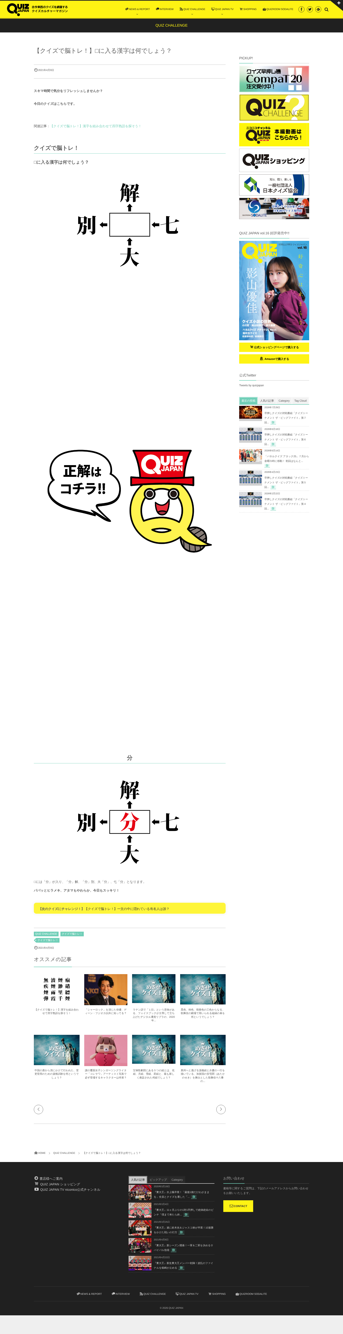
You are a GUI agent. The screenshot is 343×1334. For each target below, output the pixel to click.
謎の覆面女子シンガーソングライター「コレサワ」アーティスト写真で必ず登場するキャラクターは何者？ (106, 1074)
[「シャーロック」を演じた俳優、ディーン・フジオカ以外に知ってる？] (106, 1003)
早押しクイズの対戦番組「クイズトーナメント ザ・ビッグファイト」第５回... (286, 483)
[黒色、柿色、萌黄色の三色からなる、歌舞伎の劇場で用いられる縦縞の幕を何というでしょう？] (203, 1002)
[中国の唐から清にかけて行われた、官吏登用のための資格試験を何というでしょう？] (57, 1063)
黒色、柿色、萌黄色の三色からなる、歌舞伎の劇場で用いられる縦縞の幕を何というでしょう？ (203, 1013)
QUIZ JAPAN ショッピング (59, 1184)
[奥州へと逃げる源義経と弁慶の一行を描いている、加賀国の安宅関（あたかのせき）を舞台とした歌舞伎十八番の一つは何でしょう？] (203, 1063)
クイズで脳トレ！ (72, 934)
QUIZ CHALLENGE (46, 934)
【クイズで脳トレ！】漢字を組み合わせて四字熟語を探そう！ (95, 126)
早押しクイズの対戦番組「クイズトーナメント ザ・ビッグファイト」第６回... (286, 439)
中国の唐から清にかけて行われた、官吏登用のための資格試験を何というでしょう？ (57, 1074)
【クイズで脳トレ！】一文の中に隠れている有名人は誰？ (126, 909)
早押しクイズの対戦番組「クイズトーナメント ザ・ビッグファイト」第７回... (286, 418)
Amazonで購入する (276, 359)
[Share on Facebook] (301, 9)
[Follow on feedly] (318, 9)
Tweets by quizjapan (251, 385)
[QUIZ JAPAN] (37, 9)
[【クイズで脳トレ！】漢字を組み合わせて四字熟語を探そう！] (57, 1002)
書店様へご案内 (51, 1178)
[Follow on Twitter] (310, 9)
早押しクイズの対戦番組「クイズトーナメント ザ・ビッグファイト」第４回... (286, 504)
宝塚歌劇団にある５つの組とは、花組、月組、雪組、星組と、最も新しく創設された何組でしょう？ (154, 1074)
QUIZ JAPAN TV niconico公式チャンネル (69, 1189)
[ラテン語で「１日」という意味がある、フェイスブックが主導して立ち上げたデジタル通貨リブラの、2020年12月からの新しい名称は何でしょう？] (153, 1001)
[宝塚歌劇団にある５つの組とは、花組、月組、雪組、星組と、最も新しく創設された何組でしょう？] (153, 1061)
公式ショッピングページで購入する (276, 347)
